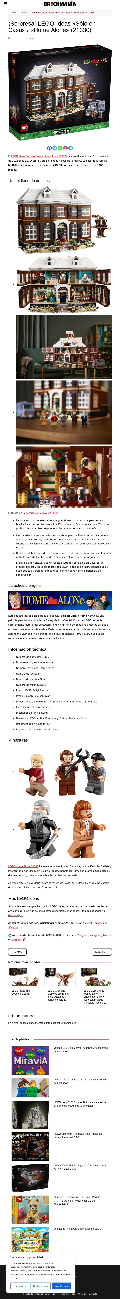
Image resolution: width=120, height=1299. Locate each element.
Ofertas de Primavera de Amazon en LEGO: (78, 1228)
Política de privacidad (33, 1294)
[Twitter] (54, 148)
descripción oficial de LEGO (42, 512)
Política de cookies (66, 1294)
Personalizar (20, 1286)
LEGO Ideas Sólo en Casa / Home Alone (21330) (39, 156)
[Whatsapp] (60, 148)
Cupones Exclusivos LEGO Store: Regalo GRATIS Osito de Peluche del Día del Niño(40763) (77, 1200)
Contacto (93, 1294)
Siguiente (100, 952)
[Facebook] (49, 148)
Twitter (107, 935)
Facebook (16, 939)
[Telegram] (70, 148)
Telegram (82, 935)
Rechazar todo (40, 1286)
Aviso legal (50, 1294)
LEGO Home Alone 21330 (23, 866)
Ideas (31, 38)
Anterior (19, 952)
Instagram (95, 935)
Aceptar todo (61, 1286)
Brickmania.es (60, 4)
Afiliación (82, 1294)
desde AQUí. (15, 915)
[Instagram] (65, 148)
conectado (39, 1023)
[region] (40, 1272)
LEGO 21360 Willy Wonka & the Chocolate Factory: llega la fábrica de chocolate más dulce (94, 996)
